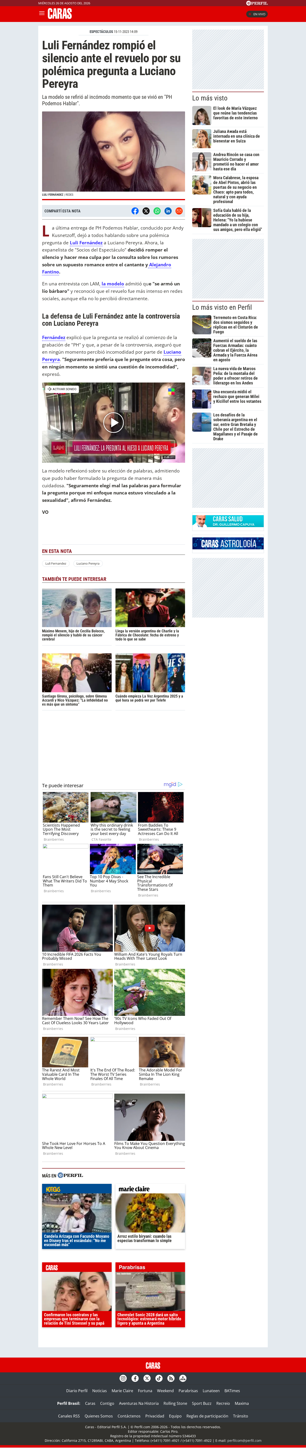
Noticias (99, 1390)
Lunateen (211, 1390)
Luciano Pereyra (87, 563)
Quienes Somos (99, 1416)
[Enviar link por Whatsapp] (157, 211)
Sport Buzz (202, 1403)
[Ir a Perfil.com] (257, 4)
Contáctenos (129, 1416)
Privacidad (154, 1416)
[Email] (179, 211)
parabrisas (150, 1268)
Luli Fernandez (55, 563)
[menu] (41, 14)
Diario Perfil (76, 1390)
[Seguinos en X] (147, 1378)
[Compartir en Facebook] (135, 211)
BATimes (232, 1390)
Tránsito (240, 1416)
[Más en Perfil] (70, 1175)
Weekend (165, 1390)
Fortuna (145, 1390)
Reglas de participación (207, 1416)
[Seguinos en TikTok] (159, 1378)
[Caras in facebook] (135, 1378)
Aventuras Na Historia (139, 1403)
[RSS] (171, 1378)
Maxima (242, 1403)
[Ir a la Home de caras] (60, 17)
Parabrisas (188, 1390)
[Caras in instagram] (123, 1378)
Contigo (107, 1403)
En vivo (259, 14)
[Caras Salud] (228, 525)
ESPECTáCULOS (101, 32)
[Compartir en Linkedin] (168, 211)
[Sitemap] (182, 1378)
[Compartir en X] (146, 211)
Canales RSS (69, 1416)
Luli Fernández (86, 242)
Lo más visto (210, 98)
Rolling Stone (175, 1403)
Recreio (223, 1403)
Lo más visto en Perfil (222, 307)
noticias (77, 1189)
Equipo (175, 1416)
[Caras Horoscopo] (228, 548)
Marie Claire (122, 1390)
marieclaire (150, 1189)
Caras (90, 1403)
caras (77, 1268)
